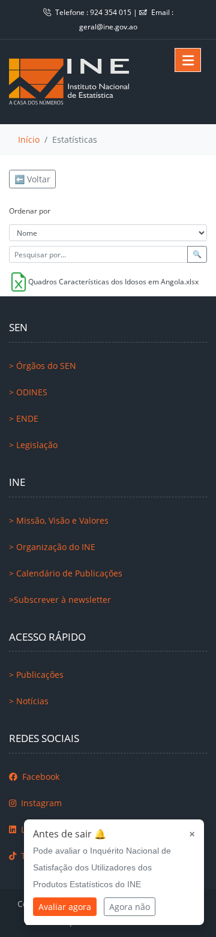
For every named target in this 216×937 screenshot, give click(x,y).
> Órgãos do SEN (42, 365)
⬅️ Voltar (32, 179)
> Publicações (36, 674)
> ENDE (23, 418)
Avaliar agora (64, 906)
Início (29, 139)
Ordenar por (29, 211)
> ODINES (28, 392)
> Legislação (33, 445)
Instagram (40, 803)
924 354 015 (111, 12)
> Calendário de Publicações (65, 573)
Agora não (129, 906)
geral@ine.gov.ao (108, 27)
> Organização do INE (52, 546)
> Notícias (29, 701)
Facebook (39, 776)
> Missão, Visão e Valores (59, 520)
